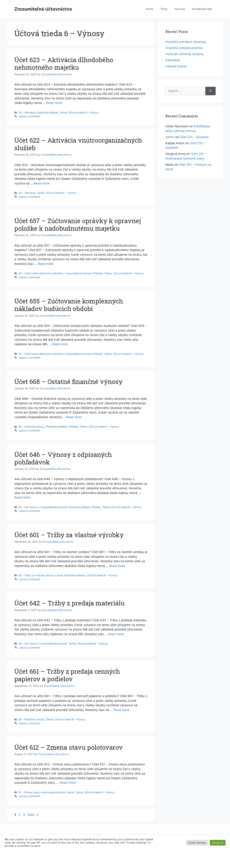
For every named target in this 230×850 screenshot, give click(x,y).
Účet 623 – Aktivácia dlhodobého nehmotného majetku (63, 63)
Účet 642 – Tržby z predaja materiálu (69, 603)
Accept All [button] (217, 842)
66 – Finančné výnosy (32, 426)
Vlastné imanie (176, 66)
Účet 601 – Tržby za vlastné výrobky (69, 535)
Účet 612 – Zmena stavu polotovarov (68, 747)
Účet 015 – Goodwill (194, 137)
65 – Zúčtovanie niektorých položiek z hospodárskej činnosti (55, 273)
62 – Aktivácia (27, 112)
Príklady (98, 273)
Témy (163, 9)
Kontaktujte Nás (202, 9)
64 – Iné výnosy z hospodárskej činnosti (43, 507)
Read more (54, 103)
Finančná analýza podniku (184, 48)
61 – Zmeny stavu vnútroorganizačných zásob (46, 792)
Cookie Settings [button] (197, 842)
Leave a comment (29, 116)
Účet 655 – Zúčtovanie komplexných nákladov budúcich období (68, 305)
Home (149, 9)
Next (33, 815)
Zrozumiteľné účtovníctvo (43, 9)
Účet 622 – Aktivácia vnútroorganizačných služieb (78, 144)
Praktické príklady (47, 112)
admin (169, 137)
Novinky (180, 9)
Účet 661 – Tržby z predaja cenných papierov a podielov (67, 675)
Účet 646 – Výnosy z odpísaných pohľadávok (63, 458)
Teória (63, 112)
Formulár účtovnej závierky (184, 54)
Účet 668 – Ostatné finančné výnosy (68, 381)
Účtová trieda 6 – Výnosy (83, 112)
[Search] (210, 91)
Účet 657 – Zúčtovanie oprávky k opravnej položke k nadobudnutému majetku (77, 224)
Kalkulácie (172, 60)
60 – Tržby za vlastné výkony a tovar (41, 575)
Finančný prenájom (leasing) (185, 42)
